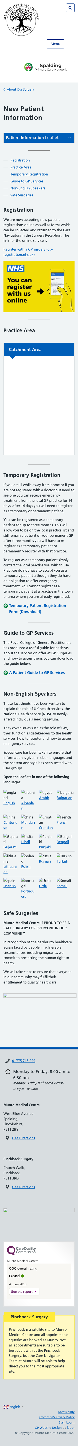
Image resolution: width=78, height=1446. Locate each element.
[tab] (39, 138)
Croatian (46, 827)
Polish (26, 866)
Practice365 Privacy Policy (57, 1417)
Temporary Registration (29, 174)
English (9, 803)
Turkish (62, 861)
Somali (62, 886)
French (62, 822)
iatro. (71, 1428)
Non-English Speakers (27, 188)
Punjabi (45, 847)
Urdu (43, 886)
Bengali (63, 842)
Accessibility (66, 1412)
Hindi (25, 842)
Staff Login (67, 1422)
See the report (21, 1291)
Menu (55, 44)
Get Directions (23, 1138)
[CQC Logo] (21, 1254)
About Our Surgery (20, 89)
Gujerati (9, 847)
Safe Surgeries (21, 195)
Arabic (44, 798)
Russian (45, 861)
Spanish (9, 886)
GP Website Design (48, 1428)
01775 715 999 (23, 1061)
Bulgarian (64, 798)
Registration (20, 160)
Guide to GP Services (26, 181)
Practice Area (20, 167)
